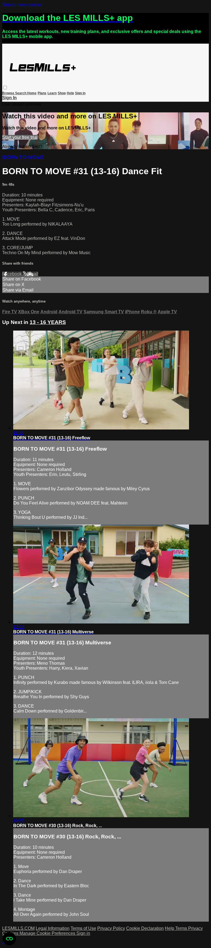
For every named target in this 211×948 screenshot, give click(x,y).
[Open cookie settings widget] (9, 938)
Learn (52, 93)
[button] (5, 87)
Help (70, 93)
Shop (62, 93)
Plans (42, 93)
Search (21, 93)
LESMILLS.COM (18, 928)
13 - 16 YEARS (48, 322)
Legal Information (53, 928)
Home (32, 93)
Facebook (12, 273)
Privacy (195, 928)
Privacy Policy (111, 928)
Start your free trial (20, 137)
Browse (8, 93)
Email (32, 273)
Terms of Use (83, 928)
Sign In (9, 97)
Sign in (80, 93)
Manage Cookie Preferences (48, 933)
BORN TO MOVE (23, 157)
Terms (181, 928)
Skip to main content (22, 4)
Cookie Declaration (145, 928)
